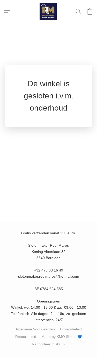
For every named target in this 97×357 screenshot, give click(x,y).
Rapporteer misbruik (48, 344)
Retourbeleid (25, 337)
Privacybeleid (71, 329)
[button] (49, 11)
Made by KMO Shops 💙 (61, 337)
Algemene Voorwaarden (35, 329)
